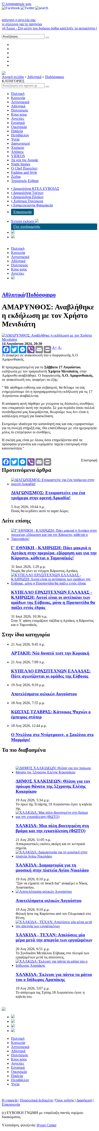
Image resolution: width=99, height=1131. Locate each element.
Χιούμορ (17, 148)
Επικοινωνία (22, 212)
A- (60, 348)
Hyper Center (46, 1125)
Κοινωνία (18, 98)
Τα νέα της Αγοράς (24, 160)
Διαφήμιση (84, 1100)
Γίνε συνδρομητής (26, 227)
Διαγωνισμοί (20, 143)
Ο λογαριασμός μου (16, 4)
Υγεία (15, 139)
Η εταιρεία (9, 1100)
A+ (54, 348)
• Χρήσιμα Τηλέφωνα (27, 201)
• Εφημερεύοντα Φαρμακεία (32, 205)
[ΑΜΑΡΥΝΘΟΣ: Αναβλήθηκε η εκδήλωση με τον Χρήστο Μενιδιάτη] (49, 339)
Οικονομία (19, 127)
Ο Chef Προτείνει (24, 168)
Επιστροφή (89, 460)
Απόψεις (17, 152)
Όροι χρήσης (64, 1100)
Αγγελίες (17, 118)
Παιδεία (17, 131)
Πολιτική (17, 94)
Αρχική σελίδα (13, 77)
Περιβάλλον (20, 135)
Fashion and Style (24, 172)
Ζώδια (15, 177)
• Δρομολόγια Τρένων (27, 193)
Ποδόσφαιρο (54, 77)
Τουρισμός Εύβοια (24, 181)
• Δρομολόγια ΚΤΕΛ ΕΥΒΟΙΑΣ (35, 189)
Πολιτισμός (19, 110)
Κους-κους (19, 114)
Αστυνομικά (20, 102)
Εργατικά (18, 123)
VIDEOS (18, 156)
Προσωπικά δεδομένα (36, 1100)
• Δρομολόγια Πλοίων (27, 197)
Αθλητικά (34, 77)
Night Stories (20, 164)
